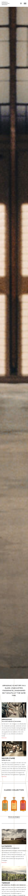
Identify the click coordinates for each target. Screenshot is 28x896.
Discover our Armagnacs (14, 816)
